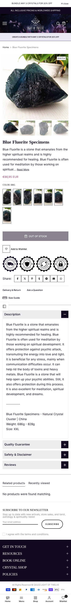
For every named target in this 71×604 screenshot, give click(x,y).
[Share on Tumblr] (39, 278)
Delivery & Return (12, 290)
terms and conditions (36, 534)
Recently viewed (39, 483)
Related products (14, 483)
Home (6, 47)
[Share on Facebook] (17, 278)
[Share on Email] (53, 278)
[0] (64, 23)
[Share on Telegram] (46, 278)
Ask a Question (35, 290)
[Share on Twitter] (24, 278)
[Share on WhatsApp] (61, 278)
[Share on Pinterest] (32, 278)
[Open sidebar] (4, 306)
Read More (23, 169)
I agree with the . (27, 534)
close (65, 4)
